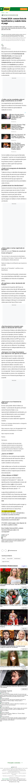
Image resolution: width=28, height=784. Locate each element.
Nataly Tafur (3, 47)
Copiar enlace (13, 550)
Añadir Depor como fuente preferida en (9, 15)
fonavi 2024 (9, 558)
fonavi (3, 558)
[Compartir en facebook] (2, 551)
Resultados (24, 9)
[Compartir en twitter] (6, 551)
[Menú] (1, 9)
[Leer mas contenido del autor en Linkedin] (2, 538)
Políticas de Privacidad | (20, 775)
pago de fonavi (5, 561)
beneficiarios (17, 558)
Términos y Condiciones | (8, 775)
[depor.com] (6, 9)
